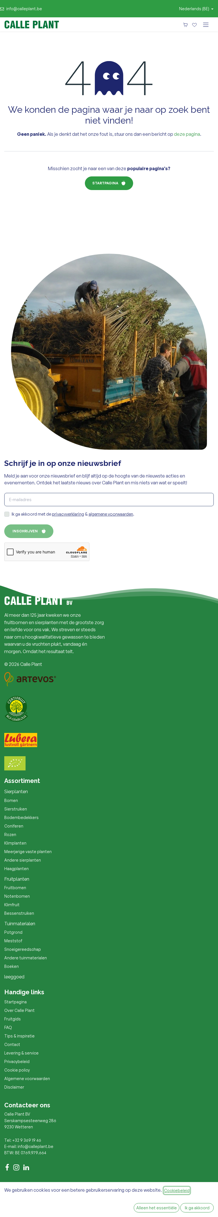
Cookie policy (17, 1070)
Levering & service (21, 1053)
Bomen (11, 800)
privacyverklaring (68, 514)
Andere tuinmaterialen (25, 957)
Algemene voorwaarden (27, 1078)
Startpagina (105, 183)
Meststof (13, 940)
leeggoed (14, 977)
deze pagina (187, 134)
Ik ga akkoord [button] (197, 1207)
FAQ (8, 1027)
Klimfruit (12, 904)
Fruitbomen (15, 887)
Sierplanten (16, 791)
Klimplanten (15, 843)
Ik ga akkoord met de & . (73, 514)
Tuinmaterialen (19, 923)
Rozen (10, 834)
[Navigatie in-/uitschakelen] (206, 24)
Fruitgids (12, 1018)
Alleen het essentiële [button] (156, 1207)
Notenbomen (17, 896)
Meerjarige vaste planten (28, 851)
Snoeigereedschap (22, 949)
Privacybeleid (17, 1061)
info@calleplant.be (24, 8)
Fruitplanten (16, 879)
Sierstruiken (15, 809)
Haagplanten (16, 868)
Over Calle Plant (19, 1010)
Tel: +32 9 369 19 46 (22, 1140)
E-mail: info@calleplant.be (28, 1146)
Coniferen (13, 826)
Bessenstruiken (19, 913)
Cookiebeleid (177, 1190)
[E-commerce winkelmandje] (185, 24)
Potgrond (13, 932)
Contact (12, 1044)
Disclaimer (14, 1087)
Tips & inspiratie (19, 1035)
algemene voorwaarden (111, 514)
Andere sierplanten (22, 860)
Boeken (11, 966)
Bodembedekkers (21, 817)
